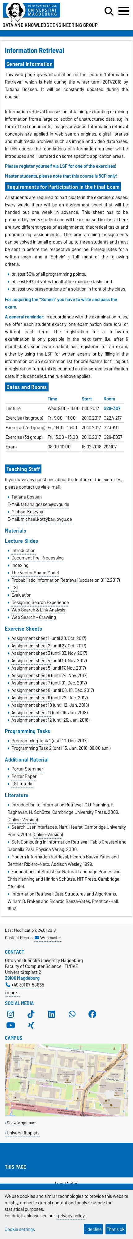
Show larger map (21, 1123)
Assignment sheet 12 (32, 720)
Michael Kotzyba (27, 512)
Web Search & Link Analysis (38, 610)
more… (13, 992)
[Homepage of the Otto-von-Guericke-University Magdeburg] (40, 12)
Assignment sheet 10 (32, 705)
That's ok (116, 1229)
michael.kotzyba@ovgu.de (46, 519)
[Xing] (30, 1025)
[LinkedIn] (51, 1014)
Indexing (19, 565)
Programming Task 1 (31, 741)
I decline (93, 1229)
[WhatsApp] (72, 1014)
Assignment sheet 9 (31, 698)
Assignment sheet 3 (31, 653)
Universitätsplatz (23, 1133)
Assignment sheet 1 (30, 638)
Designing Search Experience (40, 602)
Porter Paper (23, 776)
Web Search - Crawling (33, 617)
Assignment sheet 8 (31, 690)
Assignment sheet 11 (31, 712)
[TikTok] (30, 1014)
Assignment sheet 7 (31, 683)
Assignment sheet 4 (31, 660)
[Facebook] (92, 1014)
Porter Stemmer (27, 769)
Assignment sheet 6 (31, 675)
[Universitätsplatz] (66, 1115)
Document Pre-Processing (37, 558)
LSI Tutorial (22, 784)
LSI (14, 587)
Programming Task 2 (31, 748)
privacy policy (71, 1216)
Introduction (23, 550)
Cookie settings (20, 1229)
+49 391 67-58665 (27, 985)
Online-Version (23, 819)
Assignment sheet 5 (31, 668)
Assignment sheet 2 (31, 646)
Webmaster (50, 937)
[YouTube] (10, 1025)
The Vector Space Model (35, 572)
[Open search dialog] (109, 11)
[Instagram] (10, 1014)
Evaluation (21, 595)
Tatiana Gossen (26, 497)
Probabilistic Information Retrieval (44, 580)
